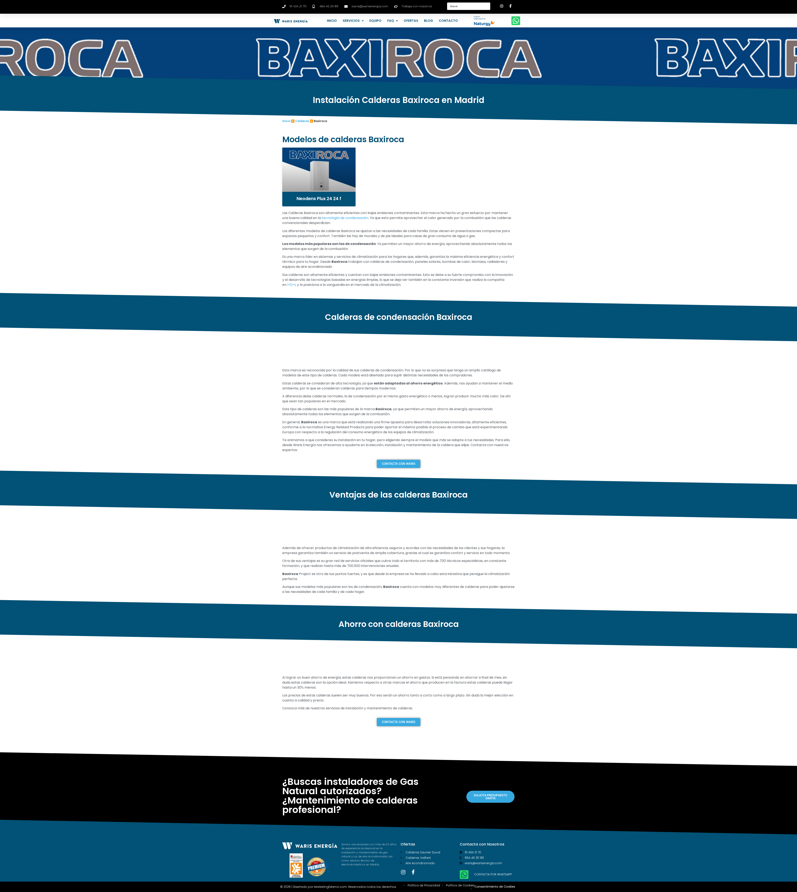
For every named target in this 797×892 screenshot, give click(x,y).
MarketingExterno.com (330, 887)
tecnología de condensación (345, 217)
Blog (428, 20)
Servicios (351, 20)
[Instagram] (403, 872)
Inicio (332, 20)
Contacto (448, 20)
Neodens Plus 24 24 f (319, 199)
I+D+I (291, 284)
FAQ (390, 20)
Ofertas (411, 20)
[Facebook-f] (413, 872)
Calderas (302, 121)
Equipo (375, 20)
